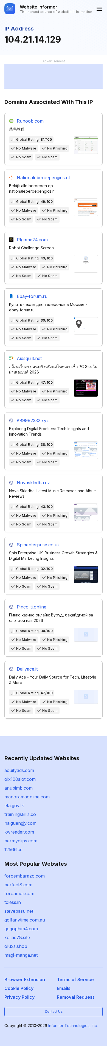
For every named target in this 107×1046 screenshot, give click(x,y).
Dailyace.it (27, 669)
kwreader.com (19, 832)
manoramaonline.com (27, 796)
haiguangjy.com (20, 823)
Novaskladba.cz (33, 482)
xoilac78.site (17, 937)
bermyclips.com (20, 840)
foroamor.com (19, 893)
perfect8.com (18, 884)
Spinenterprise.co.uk (38, 544)
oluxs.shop (15, 946)
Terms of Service (75, 979)
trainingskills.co (20, 814)
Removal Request (75, 997)
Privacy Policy (19, 997)
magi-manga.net (21, 955)
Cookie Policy (18, 988)
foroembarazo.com (24, 876)
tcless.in (12, 902)
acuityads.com (19, 770)
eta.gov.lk (14, 805)
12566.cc (13, 849)
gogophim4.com (21, 928)
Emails (64, 988)
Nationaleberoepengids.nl (43, 177)
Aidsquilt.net (29, 358)
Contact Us (54, 1011)
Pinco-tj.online (31, 607)
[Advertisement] (53, 76)
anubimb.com (18, 788)
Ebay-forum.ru (32, 296)
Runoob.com (30, 121)
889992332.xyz (33, 420)
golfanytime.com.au (24, 920)
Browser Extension (24, 979)
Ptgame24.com (32, 239)
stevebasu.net (18, 911)
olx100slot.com (20, 779)
